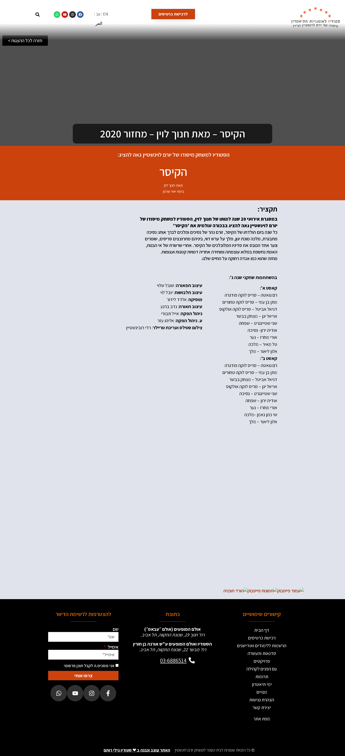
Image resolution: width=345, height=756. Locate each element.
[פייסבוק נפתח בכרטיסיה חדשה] (108, 693)
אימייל (113, 647)
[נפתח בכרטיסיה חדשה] (290, 591)
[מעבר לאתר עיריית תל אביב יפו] (134, 703)
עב (98, 14)
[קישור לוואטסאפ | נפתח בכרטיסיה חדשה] (57, 14)
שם (116, 629)
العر (99, 23)
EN (105, 14)
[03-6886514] (192, 660)
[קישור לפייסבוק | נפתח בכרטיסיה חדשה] (80, 14)
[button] (37, 14)
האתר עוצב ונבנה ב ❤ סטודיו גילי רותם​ (137, 750)
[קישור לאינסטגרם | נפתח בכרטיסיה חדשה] (72, 14)
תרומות (261, 676)
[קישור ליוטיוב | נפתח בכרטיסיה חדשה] (64, 14)
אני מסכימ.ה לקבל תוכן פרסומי (89, 665)
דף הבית (261, 630)
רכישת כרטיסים (262, 638)
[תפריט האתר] (25, 14)
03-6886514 (173, 660)
